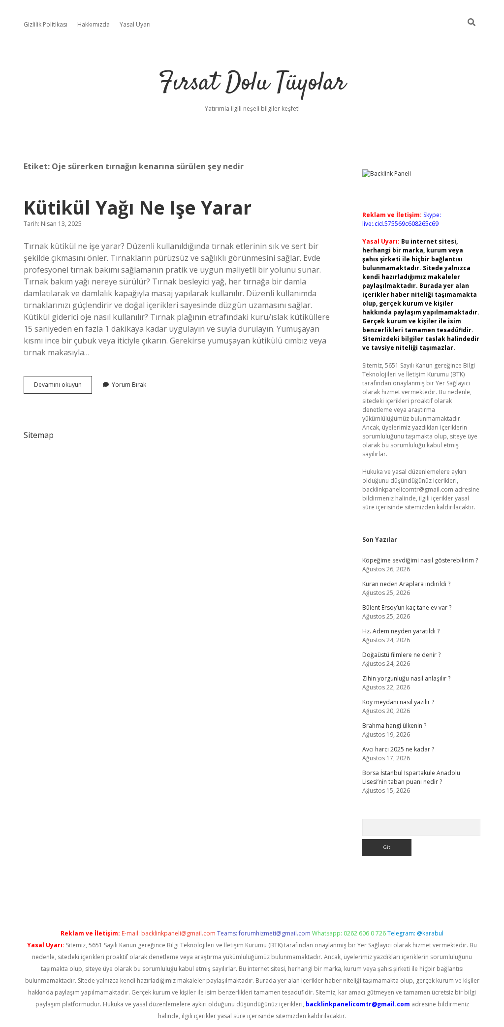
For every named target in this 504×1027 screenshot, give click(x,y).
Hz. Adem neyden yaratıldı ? (401, 631)
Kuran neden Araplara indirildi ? (406, 584)
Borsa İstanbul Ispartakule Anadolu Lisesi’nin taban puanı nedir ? (411, 777)
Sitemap (39, 435)
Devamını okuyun (63, 387)
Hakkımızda (93, 24)
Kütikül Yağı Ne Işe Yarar (138, 207)
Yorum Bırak (129, 384)
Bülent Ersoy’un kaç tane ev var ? (406, 607)
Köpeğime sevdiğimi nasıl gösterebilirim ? (420, 560)
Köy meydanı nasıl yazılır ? (398, 702)
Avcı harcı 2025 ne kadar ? (398, 749)
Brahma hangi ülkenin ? (394, 725)
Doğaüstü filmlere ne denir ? (401, 655)
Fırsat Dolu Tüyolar (252, 83)
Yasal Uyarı (135, 24)
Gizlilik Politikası (45, 24)
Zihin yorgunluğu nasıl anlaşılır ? (406, 678)
